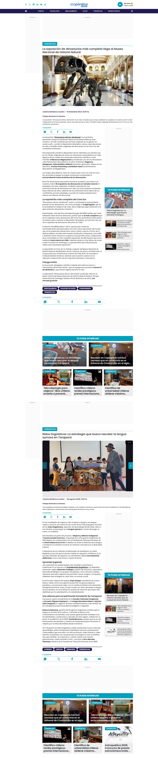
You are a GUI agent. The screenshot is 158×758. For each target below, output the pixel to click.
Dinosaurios (50, 288)
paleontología (68, 288)
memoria (71, 649)
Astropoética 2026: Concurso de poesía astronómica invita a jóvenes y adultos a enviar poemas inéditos (124, 632)
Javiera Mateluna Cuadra (53, 112)
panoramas (85, 288)
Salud (85, 11)
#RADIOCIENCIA (114, 11)
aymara (48, 649)
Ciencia (41, 11)
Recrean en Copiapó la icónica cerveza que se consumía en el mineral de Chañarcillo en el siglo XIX (124, 223)
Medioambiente (71, 11)
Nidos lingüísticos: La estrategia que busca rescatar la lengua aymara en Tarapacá (117, 212)
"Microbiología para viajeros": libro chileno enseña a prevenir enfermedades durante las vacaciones (124, 235)
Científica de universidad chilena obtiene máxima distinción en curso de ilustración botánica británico (118, 391)
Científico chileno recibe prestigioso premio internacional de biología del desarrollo (123, 246)
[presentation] (44, 465)
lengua (59, 649)
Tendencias (97, 11)
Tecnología (54, 11)
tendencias (49, 292)
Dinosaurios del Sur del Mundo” (67, 137)
